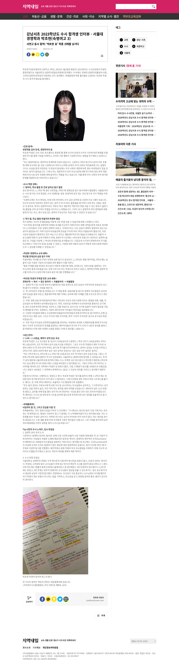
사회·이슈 (88, 16)
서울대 (125, 52)
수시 (124, 46)
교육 (25, 16)
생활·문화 (56, 16)
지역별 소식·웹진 (108, 16)
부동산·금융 (39, 16)
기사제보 (36, 647)
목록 (103, 615)
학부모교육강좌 (132, 16)
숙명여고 (138, 46)
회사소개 (26, 647)
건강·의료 (72, 16)
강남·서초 (141, 39)
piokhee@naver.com (95, 600)
